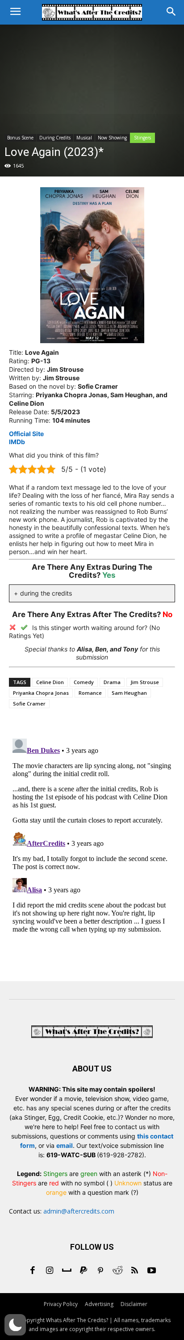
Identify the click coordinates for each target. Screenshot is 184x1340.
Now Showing (112, 137)
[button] (15, 1325)
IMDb (17, 441)
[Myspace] (66, 1271)
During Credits (55, 137)
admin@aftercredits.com (78, 1211)
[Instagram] (49, 1271)
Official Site (26, 433)
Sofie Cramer (29, 703)
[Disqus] (92, 846)
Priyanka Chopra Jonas (41, 692)
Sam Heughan (129, 692)
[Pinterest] (100, 1271)
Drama (112, 682)
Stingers (142, 137)
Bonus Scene (20, 137)
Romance (90, 692)
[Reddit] (117, 1271)
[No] (12, 627)
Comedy (84, 682)
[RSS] (134, 1271)
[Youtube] (151, 1271)
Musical (84, 137)
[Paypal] (83, 1271)
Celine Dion (50, 682)
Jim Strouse (144, 682)
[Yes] (24, 627)
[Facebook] (32, 1271)
